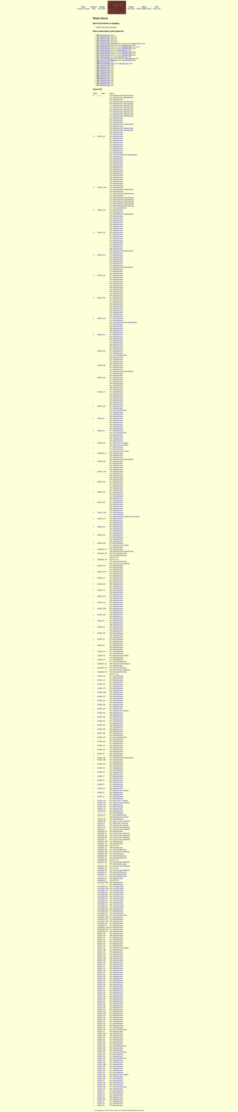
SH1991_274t (101, 596)
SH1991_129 (101, 584)
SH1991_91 (100, 796)
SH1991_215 (101, 708)
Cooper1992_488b (102, 882)
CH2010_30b (101, 821)
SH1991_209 (101, 377)
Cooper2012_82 (102, 925)
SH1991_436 (101, 1058)
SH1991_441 (101, 1062)
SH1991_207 (101, 986)
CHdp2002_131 (102, 663)
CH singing (80, 8)
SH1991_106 (101, 406)
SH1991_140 (101, 945)
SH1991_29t (101, 526)
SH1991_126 (101, 461)
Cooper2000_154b (102, 888)
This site (86, 8)
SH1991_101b (101, 571)
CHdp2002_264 (102, 860)
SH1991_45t (101, 1072)
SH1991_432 (101, 757)
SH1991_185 (101, 978)
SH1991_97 (100, 1101)
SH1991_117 (101, 578)
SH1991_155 (101, 351)
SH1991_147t (101, 954)
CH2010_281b (101, 512)
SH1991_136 (101, 943)
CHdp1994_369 (102, 837)
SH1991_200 (101, 700)
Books (94, 8)
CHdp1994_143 (102, 831)
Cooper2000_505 (102, 898)
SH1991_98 (100, 1103)
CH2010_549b (101, 187)
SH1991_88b (101, 1099)
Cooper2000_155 (102, 890)
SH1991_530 (101, 1082)
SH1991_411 (101, 749)
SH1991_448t (101, 759)
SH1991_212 (101, 988)
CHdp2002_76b (102, 672)
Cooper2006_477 (102, 913)
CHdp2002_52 (101, 874)
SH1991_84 (100, 1095)
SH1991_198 (101, 984)
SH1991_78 (100, 639)
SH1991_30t (101, 334)
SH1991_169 (101, 964)
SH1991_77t (101, 788)
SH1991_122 (101, 939)
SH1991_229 (101, 994)
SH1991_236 (101, 232)
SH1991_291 (101, 1009)
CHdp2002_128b (102, 841)
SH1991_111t (101, 518)
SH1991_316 (101, 741)
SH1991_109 (101, 933)
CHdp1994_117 (102, 549)
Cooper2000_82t (102, 907)
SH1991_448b (101, 1064)
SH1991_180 (101, 974)
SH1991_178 (101, 972)
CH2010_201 (101, 811)
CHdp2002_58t (102, 878)
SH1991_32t (101, 1021)
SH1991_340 (101, 1027)
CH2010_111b (101, 800)
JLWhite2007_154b (103, 927)
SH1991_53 (100, 1080)
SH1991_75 (100, 1093)
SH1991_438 (101, 1060)
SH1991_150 (101, 956)
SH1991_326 (101, 1017)
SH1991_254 (101, 725)
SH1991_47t (101, 772)
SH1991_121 (101, 937)
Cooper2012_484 (102, 919)
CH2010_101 (101, 443)
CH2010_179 (101, 808)
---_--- (99, 95)
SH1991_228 (101, 992)
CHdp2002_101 (102, 553)
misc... (159, 8)
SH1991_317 (101, 745)
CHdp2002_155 (102, 559)
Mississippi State (105, 37)
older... (104, 8)
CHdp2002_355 (102, 868)
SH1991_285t (101, 1005)
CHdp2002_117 (102, 453)
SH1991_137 (101, 688)
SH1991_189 (101, 980)
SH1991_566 (101, 1084)
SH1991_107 (101, 680)
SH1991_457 (101, 1068)
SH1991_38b (101, 1050)
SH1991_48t (101, 502)
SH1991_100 (101, 565)
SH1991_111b (101, 935)
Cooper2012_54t (102, 923)
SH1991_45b (101, 1070)
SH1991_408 (101, 614)
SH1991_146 (101, 952)
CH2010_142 (101, 804)
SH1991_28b (101, 1007)
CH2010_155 (101, 806)
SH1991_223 (101, 721)
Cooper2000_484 (102, 896)
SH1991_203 (101, 365)
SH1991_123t (101, 318)
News (155, 8)
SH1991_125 (101, 941)
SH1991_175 (101, 590)
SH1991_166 (101, 960)
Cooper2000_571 (102, 903)
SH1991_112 (101, 684)
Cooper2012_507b (102, 921)
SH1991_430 (101, 1056)
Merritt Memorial (105, 35)
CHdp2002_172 (102, 847)
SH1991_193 (101, 982)
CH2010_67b (101, 827)
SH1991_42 (100, 753)
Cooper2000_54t (102, 900)
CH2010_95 (101, 829)
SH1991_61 (100, 780)
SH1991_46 (100, 418)
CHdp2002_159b (102, 845)
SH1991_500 (101, 1078)
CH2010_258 (101, 543)
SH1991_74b (101, 275)
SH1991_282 (101, 1003)
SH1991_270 (101, 492)
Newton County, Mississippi (108, 27)
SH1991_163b (101, 958)
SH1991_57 (100, 776)
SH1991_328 (101, 1019)
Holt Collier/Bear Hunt (107, 58)
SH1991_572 (101, 1089)
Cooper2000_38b (102, 894)
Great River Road (118, 853)
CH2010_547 (101, 659)
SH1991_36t (101, 1039)
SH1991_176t (101, 970)
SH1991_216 (101, 990)
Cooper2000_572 (102, 905)
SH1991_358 (101, 1035)
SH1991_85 (100, 1097)
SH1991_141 (101, 947)
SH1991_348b (101, 608)
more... (150, 8)
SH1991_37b (101, 136)
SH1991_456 (101, 764)
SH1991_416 (101, 1054)
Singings (144, 8)
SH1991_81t (101, 645)
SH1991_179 (101, 696)
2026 (99, 8)
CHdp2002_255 (102, 858)
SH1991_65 (100, 620)
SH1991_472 (101, 768)
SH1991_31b (101, 602)
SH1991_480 (101, 1074)
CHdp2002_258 (102, 667)
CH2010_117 (101, 255)
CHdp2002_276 (102, 862)
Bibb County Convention (120, 443)
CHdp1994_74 (101, 839)
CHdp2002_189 (102, 849)
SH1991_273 (101, 1001)
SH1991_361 (101, 1037)
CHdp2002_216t (102, 853)
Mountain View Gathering (120, 445)
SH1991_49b (101, 1076)
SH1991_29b (101, 737)
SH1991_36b (101, 298)
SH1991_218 (101, 712)
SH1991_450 (101, 1066)
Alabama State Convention (121, 451)
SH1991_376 (101, 1042)
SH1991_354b (101, 1033)
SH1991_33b (101, 1025)
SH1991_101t (101, 210)
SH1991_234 (101, 997)
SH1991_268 (101, 729)
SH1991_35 (100, 1031)
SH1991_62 (100, 430)
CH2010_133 (101, 802)
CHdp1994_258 (102, 835)
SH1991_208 (101, 704)
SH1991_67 (100, 784)
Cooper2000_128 (102, 886)
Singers (139, 8)
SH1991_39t (101, 1052)
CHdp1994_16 (101, 833)
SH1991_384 (101, 1044)
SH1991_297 (101, 733)
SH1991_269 (101, 999)
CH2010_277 (101, 815)
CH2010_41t (101, 655)
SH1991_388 (101, 1048)
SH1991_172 (101, 968)
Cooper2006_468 (102, 911)
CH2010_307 (101, 819)
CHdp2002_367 (102, 870)
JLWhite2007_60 (102, 931)
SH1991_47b (101, 392)
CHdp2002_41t (102, 872)
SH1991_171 (101, 966)
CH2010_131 (101, 651)
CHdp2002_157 (102, 843)
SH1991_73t (101, 627)
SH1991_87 (100, 792)
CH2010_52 (101, 823)
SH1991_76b (101, 633)
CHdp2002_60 (101, 880)
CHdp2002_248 (102, 856)
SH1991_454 (101, 535)
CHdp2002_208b (102, 851)
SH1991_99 (100, 1105)
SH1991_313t (101, 1015)
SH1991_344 (101, 1029)
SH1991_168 (101, 962)
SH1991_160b (101, 692)
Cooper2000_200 (102, 892)
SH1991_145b (101, 950)
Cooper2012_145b (102, 917)
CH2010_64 (101, 825)
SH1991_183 (101, 976)
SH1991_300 (101, 1011)
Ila (117, 557)
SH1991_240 (101, 481)
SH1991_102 (101, 676)
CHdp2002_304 (102, 866)
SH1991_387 (101, 1046)
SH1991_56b (101, 1086)
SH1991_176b (101, 471)
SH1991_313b (101, 1013)
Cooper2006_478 (102, 915)
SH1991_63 (100, 1091)
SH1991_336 (101, 1023)
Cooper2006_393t (102, 909)
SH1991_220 (101, 717)
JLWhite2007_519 (102, 929)
